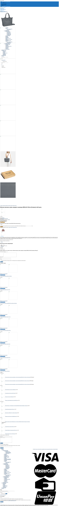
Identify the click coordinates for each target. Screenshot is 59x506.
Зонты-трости (7, 462)
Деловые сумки (8, 451)
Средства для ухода (5, 482)
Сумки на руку (7, 466)
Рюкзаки (5, 469)
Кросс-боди (7, 465)
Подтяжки (5, 458)
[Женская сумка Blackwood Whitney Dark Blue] (8, 272)
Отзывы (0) (2, 246)
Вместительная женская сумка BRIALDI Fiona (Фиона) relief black (8, 303)
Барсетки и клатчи (6, 456)
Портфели (5, 454)
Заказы (2, 5)
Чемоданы (5, 478)
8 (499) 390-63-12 (4, 1)
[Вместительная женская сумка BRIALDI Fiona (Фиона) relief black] (8, 299)
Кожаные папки (6, 455)
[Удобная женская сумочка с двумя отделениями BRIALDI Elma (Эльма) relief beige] (3, 231)
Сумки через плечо (8, 452)
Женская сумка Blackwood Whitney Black (5, 330)
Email (1, 259)
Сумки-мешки (7, 468)
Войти (6, 493)
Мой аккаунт (4, 487)
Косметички (5, 470)
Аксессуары (5, 463)
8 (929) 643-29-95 (8, 1)
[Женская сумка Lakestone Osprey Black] (8, 340)
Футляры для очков (6, 471)
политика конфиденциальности (12, 500)
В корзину (2, 226)
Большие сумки (14, 205)
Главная (1, 205)
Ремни (5, 457)
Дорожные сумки (6, 477)
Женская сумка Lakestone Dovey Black (5, 289)
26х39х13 (9, 219)
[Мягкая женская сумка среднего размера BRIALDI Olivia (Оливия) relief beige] (3, 215)
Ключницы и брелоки (7, 473)
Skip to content (2, 0)
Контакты (3, 488)
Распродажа (4, 483)
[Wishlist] (0, 300)
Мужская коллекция (5, 450)
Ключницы (5, 460)
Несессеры (5, 480)
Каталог (3, 449)
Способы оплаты (5, 485)
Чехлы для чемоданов (7, 479)
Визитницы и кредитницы (7, 459)
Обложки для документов (7, 472)
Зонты (5, 461)
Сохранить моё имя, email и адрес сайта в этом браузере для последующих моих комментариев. (13, 260)
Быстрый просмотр (2, 288)
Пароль (1, 492)
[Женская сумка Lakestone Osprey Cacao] (8, 313)
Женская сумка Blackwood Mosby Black (5, 357)
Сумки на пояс (7, 453)
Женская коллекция (5, 205)
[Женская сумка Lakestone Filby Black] (8, 367)
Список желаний (5, 486)
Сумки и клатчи (10, 227)
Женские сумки (10, 205)
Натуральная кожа (5, 218)
